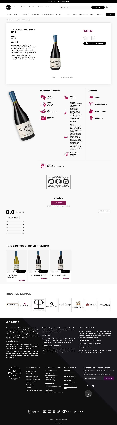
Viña (23, 20)
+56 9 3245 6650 (49, 390)
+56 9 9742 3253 (49, 379)
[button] (107, 7)
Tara (29, 20)
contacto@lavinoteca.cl (51, 375)
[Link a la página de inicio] (10, 20)
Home (17, 20)
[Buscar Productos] (98, 7)
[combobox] (82, 7)
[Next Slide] (109, 305)
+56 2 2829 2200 (49, 373)
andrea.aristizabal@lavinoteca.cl (53, 386)
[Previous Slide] (7, 305)
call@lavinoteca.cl (50, 381)
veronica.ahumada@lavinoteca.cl (54, 392)
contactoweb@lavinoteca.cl (62, 342)
